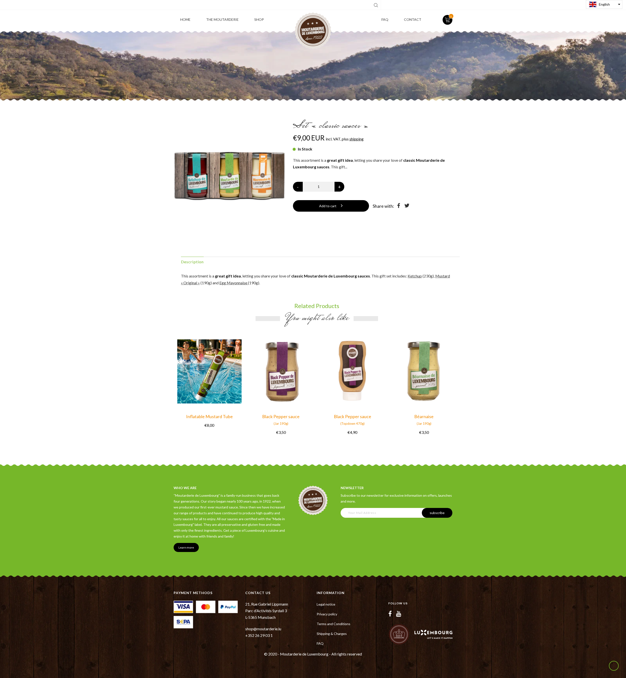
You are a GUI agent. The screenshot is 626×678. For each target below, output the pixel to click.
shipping (356, 139)
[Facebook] (390, 614)
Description (192, 261)
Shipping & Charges (332, 634)
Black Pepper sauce (281, 419)
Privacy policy (327, 614)
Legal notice (326, 604)
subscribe (437, 513)
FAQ (320, 643)
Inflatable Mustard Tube (209, 416)
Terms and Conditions (333, 624)
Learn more (186, 547)
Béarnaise (424, 419)
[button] (604, 4)
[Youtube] (398, 614)
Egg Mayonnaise (233, 282)
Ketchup (415, 276)
